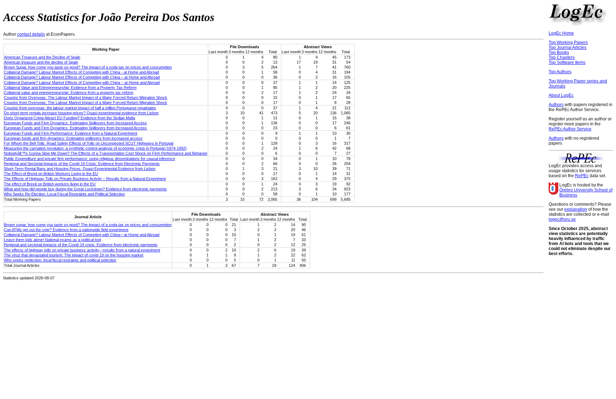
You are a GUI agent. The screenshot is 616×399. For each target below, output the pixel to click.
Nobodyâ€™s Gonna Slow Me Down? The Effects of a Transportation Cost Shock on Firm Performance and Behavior (105, 153)
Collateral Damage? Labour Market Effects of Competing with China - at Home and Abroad (81, 72)
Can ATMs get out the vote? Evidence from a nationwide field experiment (66, 230)
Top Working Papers (568, 42)
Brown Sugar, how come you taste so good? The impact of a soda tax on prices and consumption (88, 67)
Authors (556, 104)
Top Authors (560, 71)
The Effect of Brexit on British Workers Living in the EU (51, 173)
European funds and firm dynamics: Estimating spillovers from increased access (73, 138)
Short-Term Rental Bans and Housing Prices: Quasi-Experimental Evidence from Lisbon (79, 168)
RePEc (582, 175)
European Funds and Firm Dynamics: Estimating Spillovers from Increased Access (75, 123)
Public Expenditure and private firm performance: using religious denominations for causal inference (89, 158)
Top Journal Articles (567, 47)
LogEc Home (561, 33)
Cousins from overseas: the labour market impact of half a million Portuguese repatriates (80, 108)
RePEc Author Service (570, 128)
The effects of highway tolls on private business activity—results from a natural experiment (82, 250)
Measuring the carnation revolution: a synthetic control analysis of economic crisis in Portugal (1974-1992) (95, 148)
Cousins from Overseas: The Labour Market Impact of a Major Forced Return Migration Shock (85, 97)
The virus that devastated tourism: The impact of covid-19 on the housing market (73, 255)
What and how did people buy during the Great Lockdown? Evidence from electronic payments (85, 189)
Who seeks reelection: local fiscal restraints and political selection (60, 260)
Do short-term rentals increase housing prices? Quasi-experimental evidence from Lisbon (81, 113)
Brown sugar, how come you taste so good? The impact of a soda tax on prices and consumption (87, 225)
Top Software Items (567, 62)
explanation (575, 209)
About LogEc (561, 95)
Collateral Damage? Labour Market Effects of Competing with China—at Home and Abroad (81, 235)
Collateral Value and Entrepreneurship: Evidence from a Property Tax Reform (70, 87)
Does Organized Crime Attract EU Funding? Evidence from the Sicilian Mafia (69, 118)
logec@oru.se (562, 219)
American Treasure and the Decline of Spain (42, 57)
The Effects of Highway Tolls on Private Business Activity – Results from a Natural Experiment (85, 178)
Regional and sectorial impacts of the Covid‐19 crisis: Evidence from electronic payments (81, 245)
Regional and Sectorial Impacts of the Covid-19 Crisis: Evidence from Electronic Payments (82, 163)
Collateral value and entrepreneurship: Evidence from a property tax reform (68, 92)
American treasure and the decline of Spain (41, 62)
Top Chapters (562, 57)
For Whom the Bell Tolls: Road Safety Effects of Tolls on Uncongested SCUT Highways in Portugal (88, 143)
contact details (31, 34)
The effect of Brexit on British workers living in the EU (50, 184)
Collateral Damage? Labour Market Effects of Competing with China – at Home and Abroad (82, 77)
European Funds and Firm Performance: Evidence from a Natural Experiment (70, 133)
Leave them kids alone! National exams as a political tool (52, 240)
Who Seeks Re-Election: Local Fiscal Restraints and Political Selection (64, 194)
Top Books (559, 52)
